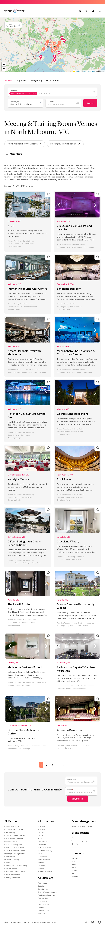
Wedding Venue (40, 372)
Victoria (41, 869)
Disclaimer (76, 867)
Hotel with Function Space (14, 850)
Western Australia (45, 872)
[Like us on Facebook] (86, 922)
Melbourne (42, 844)
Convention (87, 372)
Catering (41, 886)
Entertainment (43, 889)
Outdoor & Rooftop (11, 860)
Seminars (69, 748)
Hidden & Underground (13, 844)
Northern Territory (45, 850)
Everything (36, 80)
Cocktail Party (27, 244)
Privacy (74, 870)
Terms (74, 873)
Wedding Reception (65, 307)
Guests (51, 102)
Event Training (80, 832)
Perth (40, 854)
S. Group (52, 922)
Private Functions (15, 241)
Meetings (26, 749)
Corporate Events (15, 307)
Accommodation (30, 307)
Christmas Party (14, 247)
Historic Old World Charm (14, 847)
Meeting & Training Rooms (14, 854)
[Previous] (10, 205)
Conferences (26, 372)
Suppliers (21, 80)
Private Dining (28, 241)
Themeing (42, 907)
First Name (71, 780)
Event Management (84, 821)
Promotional (42, 901)
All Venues (11, 821)
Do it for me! (52, 80)
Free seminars (77, 847)
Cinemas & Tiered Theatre (14, 835)
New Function (9, 857)
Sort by (10, 25)
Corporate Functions (31, 370)
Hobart (40, 838)
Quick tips (75, 844)
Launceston (42, 841)
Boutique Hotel (14, 372)
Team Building (43, 904)
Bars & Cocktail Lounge (13, 826)
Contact (75, 876)
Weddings (26, 563)
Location (13, 91)
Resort (7, 863)
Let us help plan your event (82, 826)
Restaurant (76, 559)
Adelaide (41, 826)
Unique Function (10, 869)
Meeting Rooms (14, 309)
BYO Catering (77, 247)
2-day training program (81, 841)
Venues (8, 80)
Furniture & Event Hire (46, 895)
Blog (73, 861)
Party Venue (89, 247)
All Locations (46, 821)
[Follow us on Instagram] (99, 922)
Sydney (41, 863)
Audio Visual (42, 883)
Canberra (41, 832)
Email (70, 790)
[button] (64, 41)
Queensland (42, 857)
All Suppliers (45, 878)
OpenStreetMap (89, 71)
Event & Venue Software (47, 892)
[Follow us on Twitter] (92, 922)
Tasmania (41, 866)
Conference (75, 304)
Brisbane (41, 829)
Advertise (75, 858)
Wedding (77, 307)
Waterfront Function (12, 875)
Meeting (71, 557)
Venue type (15, 102)
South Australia (44, 860)
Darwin (40, 835)
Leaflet (78, 71)
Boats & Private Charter (13, 829)
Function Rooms (14, 244)
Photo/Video (43, 898)
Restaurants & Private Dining (15, 866)
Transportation (43, 910)
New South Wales (44, 847)
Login (74, 864)
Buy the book (77, 838)
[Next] (46, 205)
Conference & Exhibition (13, 838)
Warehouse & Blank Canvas (15, 872)
